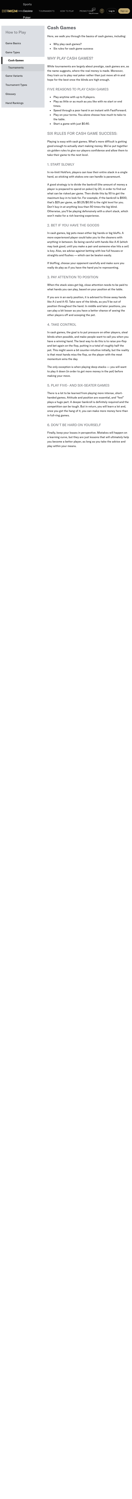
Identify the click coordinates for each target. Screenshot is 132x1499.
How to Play (16, 32)
